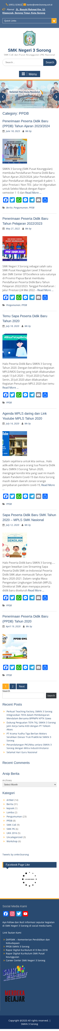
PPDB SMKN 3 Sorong (17, 946)
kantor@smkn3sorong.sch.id (39, 5)
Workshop (12, 841)
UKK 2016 (12, 833)
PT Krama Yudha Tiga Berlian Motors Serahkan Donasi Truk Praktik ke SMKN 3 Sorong (29, 737)
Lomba (10, 812)
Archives (7, 780)
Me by (28, 131)
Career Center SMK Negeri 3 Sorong (25, 960)
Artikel (10, 800)
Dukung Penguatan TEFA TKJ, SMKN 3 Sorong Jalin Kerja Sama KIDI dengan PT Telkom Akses (31, 726)
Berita (9, 207)
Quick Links (10, 20)
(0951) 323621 (15, 5)
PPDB (31, 207)
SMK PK (11, 828)
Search (6, 691)
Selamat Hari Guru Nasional (22, 752)
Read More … (33, 192)
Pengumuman (21, 207)
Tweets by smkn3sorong (15, 854)
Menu (33, 74)
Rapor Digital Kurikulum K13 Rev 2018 (27, 950)
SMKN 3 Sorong (18, 92)
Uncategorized (14, 837)
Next (22, 686)
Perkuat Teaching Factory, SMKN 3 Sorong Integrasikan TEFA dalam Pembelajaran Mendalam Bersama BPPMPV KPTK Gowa (29, 715)
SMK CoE (11, 824)
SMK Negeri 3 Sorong (29, 50)
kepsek (10, 808)
